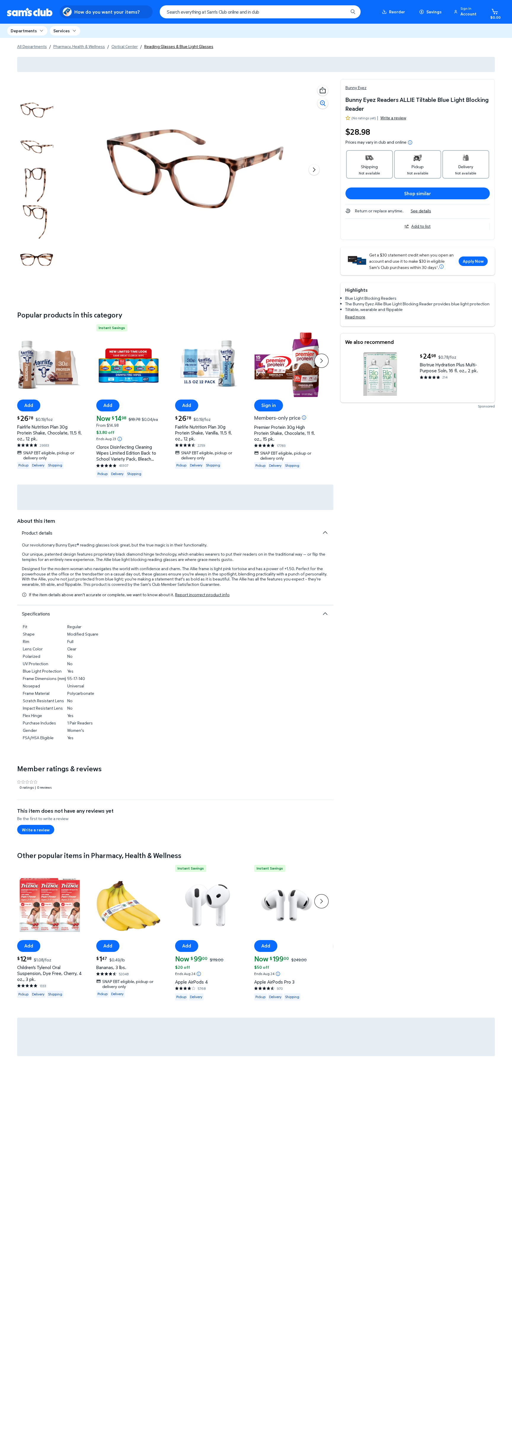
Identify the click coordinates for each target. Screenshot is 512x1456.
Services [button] (61, 30)
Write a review (393, 118)
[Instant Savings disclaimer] (119, 439)
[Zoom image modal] (322, 103)
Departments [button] (24, 30)
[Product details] (325, 532)
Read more (355, 317)
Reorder (397, 12)
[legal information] (410, 142)
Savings (433, 12)
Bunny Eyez (356, 87)
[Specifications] (325, 613)
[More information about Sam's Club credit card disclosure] (441, 266)
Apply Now (473, 261)
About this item (36, 521)
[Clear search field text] (339, 11)
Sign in (268, 405)
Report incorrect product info (202, 594)
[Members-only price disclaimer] (304, 417)
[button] (466, 11)
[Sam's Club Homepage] (29, 12)
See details (421, 211)
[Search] (353, 12)
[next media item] (314, 169)
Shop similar (417, 193)
